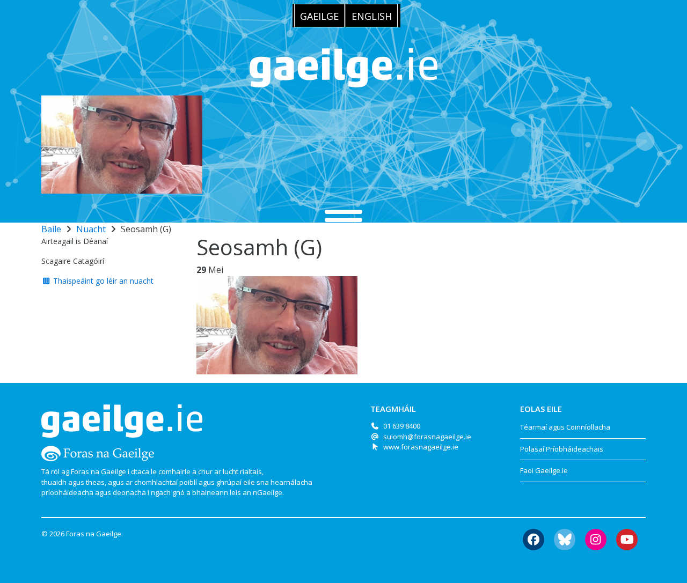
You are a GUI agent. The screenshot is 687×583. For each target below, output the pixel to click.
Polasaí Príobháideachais (561, 449)
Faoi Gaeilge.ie (544, 470)
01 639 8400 (401, 426)
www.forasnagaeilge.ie (420, 447)
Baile (51, 229)
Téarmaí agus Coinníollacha (565, 427)
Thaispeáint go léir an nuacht (102, 281)
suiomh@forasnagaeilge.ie (427, 436)
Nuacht (91, 229)
